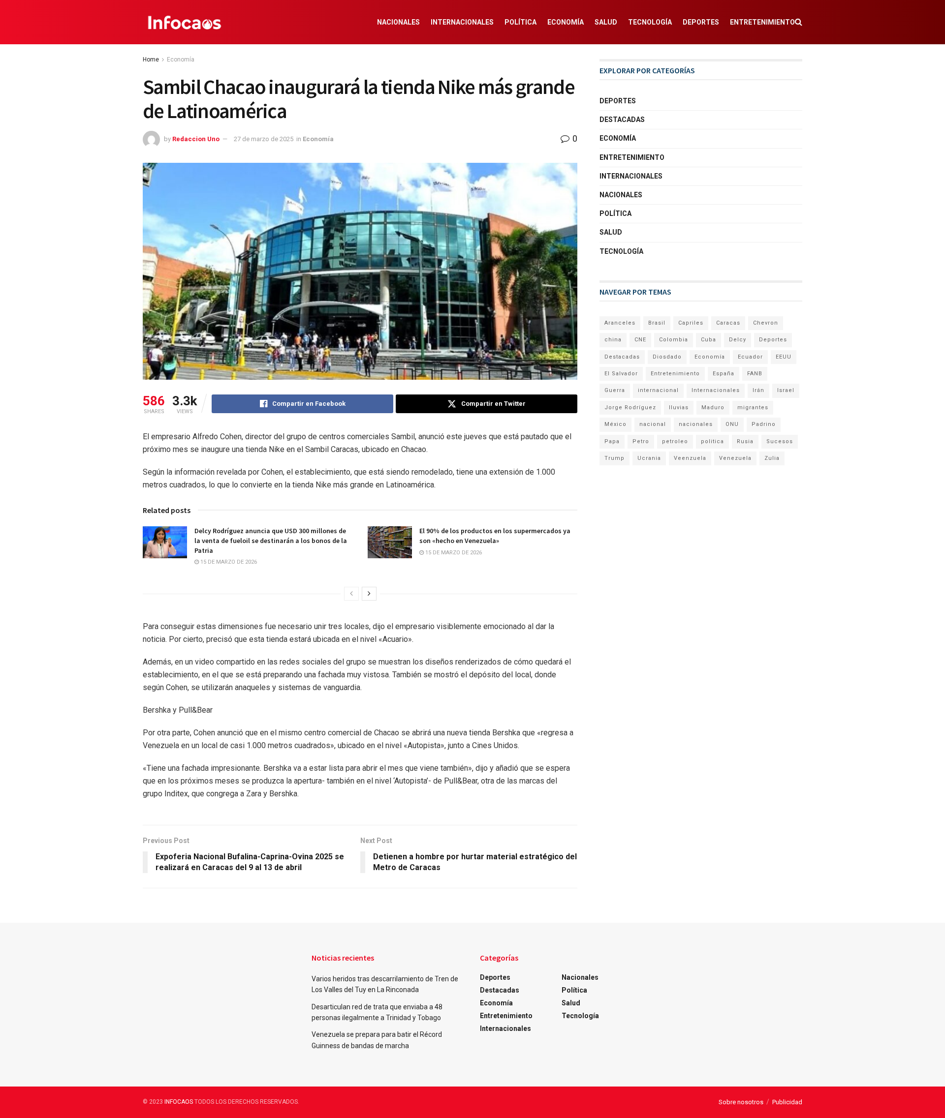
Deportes (701, 22)
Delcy (737, 339)
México (615, 424)
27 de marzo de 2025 (263, 139)
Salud (606, 22)
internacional (658, 390)
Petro (640, 441)
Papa (612, 441)
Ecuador (750, 357)
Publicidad (787, 1102)
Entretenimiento (762, 22)
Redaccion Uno (196, 139)
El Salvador (621, 373)
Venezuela (735, 458)
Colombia (673, 339)
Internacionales (462, 22)
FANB (754, 373)
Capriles (690, 323)
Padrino (764, 424)
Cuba (708, 339)
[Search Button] (798, 22)
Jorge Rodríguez (630, 407)
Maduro (712, 407)
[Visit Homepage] (184, 22)
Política (520, 22)
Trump (614, 458)
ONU (732, 424)
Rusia (745, 441)
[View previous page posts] (351, 594)
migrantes (752, 407)
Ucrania (649, 458)
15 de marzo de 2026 (228, 562)
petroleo (675, 441)
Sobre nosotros (741, 1102)
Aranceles (619, 323)
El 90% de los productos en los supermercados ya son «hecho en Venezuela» (494, 535)
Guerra (614, 390)
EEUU (783, 357)
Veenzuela (690, 458)
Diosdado (667, 357)
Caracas (728, 323)
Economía (565, 22)
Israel (785, 390)
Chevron (765, 323)
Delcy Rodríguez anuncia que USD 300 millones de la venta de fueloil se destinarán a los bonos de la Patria (270, 540)
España (723, 373)
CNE (640, 339)
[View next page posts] (369, 594)
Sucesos (779, 441)
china (613, 339)
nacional (652, 424)
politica (712, 441)
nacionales (696, 424)
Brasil (656, 323)
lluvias (679, 407)
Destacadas (622, 119)
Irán (758, 390)
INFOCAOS (178, 1101)
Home (151, 59)
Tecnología (650, 22)
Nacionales (398, 22)
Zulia (772, 458)
